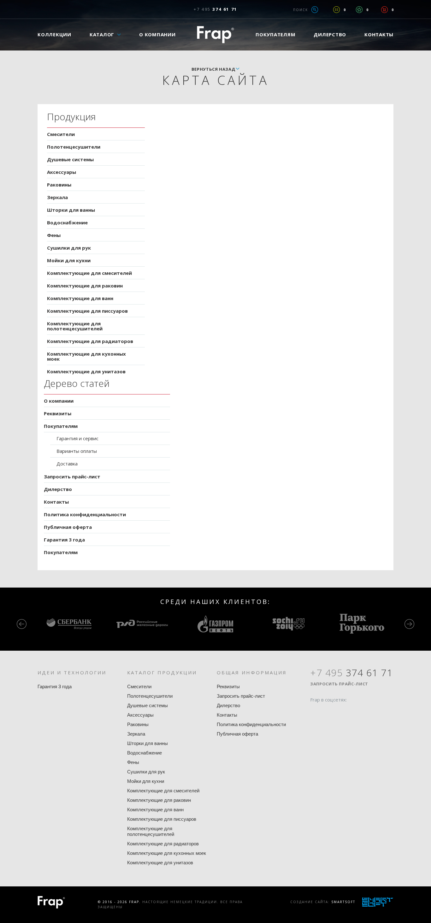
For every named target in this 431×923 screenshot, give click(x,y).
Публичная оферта (68, 527)
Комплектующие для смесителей (89, 273)
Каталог (102, 34)
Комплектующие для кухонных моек (86, 356)
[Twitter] (327, 712)
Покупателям (275, 34)
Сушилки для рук (69, 248)
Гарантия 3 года (64, 539)
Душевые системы (70, 159)
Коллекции (54, 34)
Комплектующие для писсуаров (87, 311)
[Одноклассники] (339, 712)
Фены (54, 235)
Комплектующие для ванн (80, 298)
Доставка (67, 463)
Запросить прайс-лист (72, 476)
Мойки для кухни (69, 260)
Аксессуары (61, 172)
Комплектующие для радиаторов (90, 341)
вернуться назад (213, 69)
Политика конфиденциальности (85, 514)
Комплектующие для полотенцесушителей (75, 326)
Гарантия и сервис (77, 438)
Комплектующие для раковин (85, 285)
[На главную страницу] (215, 34)
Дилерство (330, 34)
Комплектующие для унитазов (86, 371)
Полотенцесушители (73, 147)
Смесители (61, 134)
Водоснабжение (67, 222)
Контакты (378, 34)
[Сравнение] (336, 9)
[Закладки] (359, 9)
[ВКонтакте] (351, 712)
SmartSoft (343, 902)
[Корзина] (384, 9)
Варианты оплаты (76, 451)
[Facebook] (315, 712)
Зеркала (57, 197)
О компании (157, 34)
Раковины (59, 184)
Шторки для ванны (71, 210)
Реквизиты (57, 413)
